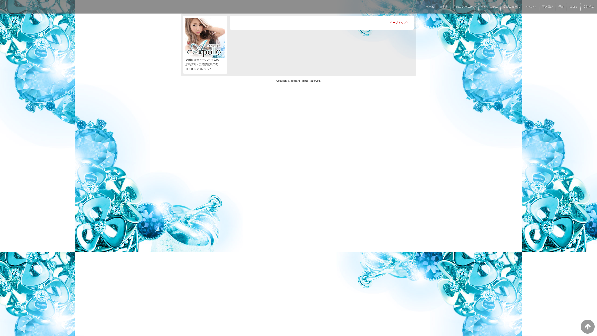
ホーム (430, 6)
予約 (561, 6)
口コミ (573, 6)
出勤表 (444, 6)
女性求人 (588, 6)
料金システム (489, 6)
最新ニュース (511, 6)
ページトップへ (399, 22)
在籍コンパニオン (464, 6)
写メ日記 (547, 6)
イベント (531, 6)
